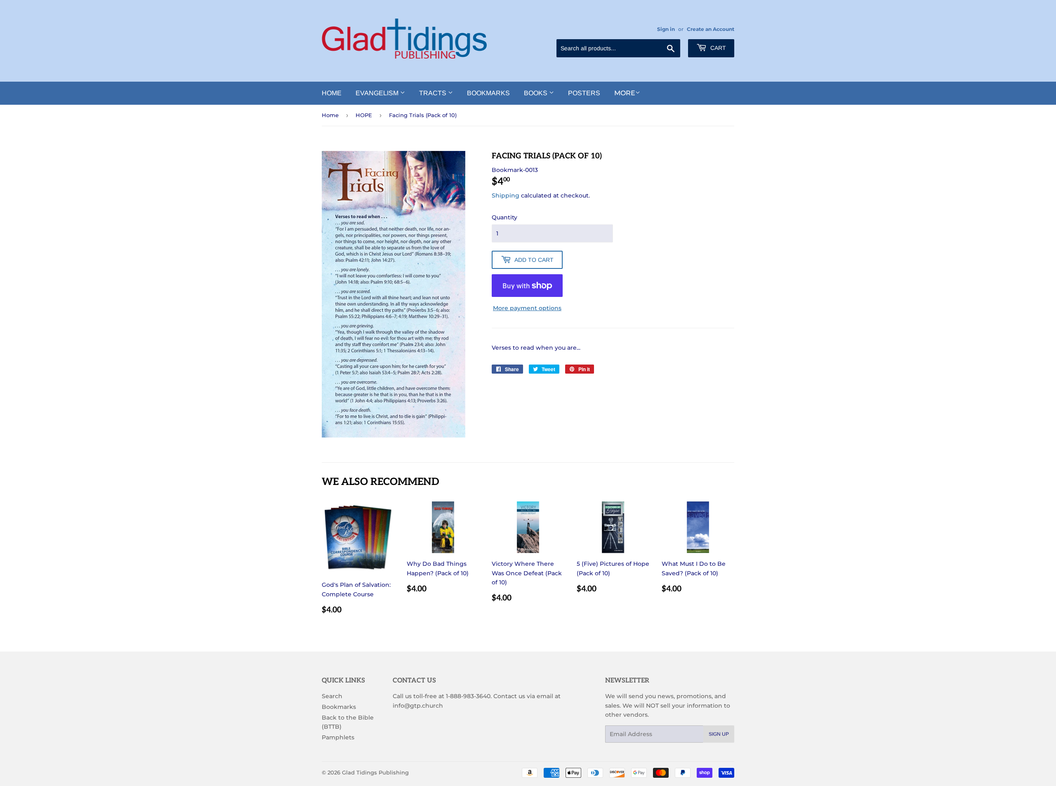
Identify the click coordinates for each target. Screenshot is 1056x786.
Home (332, 92)
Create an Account (710, 29)
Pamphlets (338, 737)
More (624, 93)
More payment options (527, 308)
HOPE (364, 115)
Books (536, 92)
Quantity (504, 217)
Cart (717, 48)
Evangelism (378, 92)
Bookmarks (488, 92)
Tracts (433, 92)
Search (332, 696)
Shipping (505, 195)
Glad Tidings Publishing (375, 772)
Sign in (666, 29)
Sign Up (719, 734)
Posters (584, 92)
